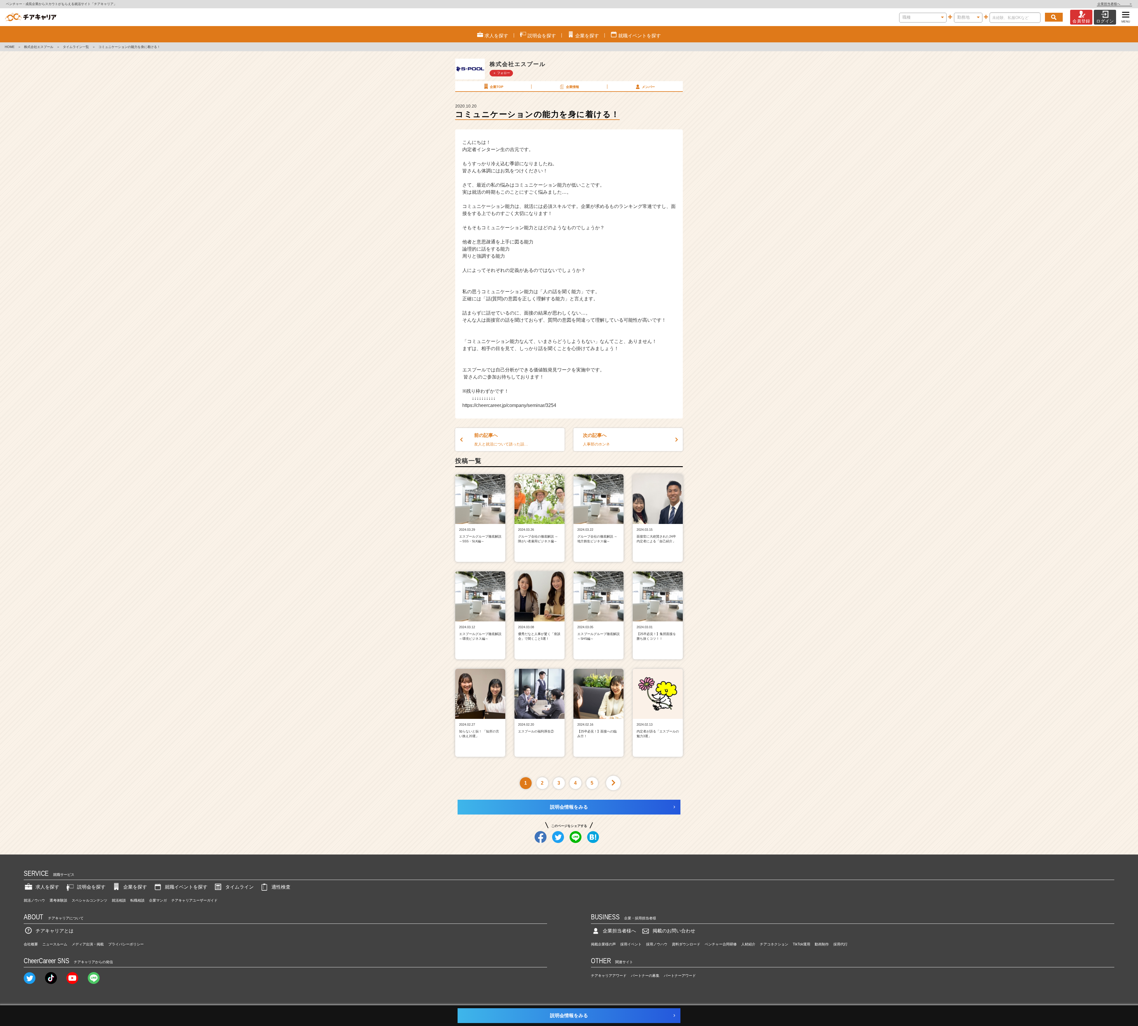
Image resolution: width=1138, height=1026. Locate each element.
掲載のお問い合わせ (674, 930)
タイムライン (239, 886)
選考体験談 (58, 900)
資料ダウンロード (686, 944)
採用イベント (631, 944)
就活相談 (119, 900)
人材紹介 (748, 944)
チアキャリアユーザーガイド (194, 900)
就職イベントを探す (186, 886)
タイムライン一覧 (76, 47)
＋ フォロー (501, 73)
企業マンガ (158, 900)
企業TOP (496, 87)
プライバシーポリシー (126, 944)
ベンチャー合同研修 (721, 944)
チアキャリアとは (54, 930)
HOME (10, 47)
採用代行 (840, 944)
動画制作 (822, 944)
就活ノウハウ (34, 900)
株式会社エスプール (38, 47)
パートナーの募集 (645, 976)
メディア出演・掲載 (88, 944)
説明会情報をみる (569, 806)
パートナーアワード (680, 976)
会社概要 (31, 944)
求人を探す (47, 886)
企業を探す (135, 886)
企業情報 (572, 87)
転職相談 (137, 900)
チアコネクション (774, 944)
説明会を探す (91, 886)
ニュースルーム (54, 944)
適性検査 (280, 886)
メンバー (648, 87)
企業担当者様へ (1114, 4)
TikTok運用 (801, 944)
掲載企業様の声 (603, 944)
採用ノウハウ (656, 944)
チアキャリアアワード (608, 976)
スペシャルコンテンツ (89, 900)
